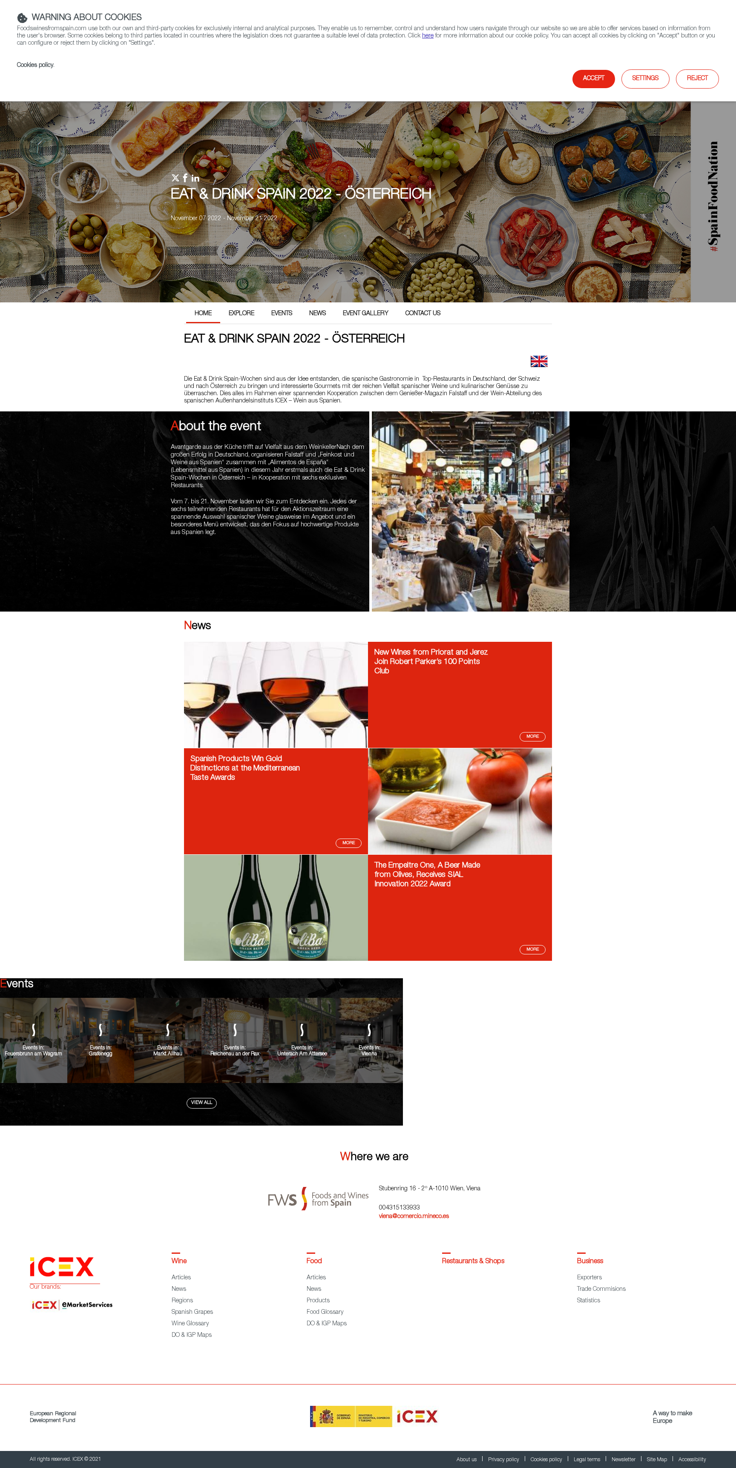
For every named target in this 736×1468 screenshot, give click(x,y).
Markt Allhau (167, 1054)
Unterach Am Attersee (302, 1054)
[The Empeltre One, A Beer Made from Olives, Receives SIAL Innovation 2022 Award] (276, 959)
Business (590, 1261)
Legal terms (587, 1459)
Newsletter (624, 1459)
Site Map (657, 1459)
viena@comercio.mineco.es (414, 1217)
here (428, 36)
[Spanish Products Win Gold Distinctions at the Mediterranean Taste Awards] (460, 853)
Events (281, 314)
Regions (182, 1301)
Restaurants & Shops (473, 1261)
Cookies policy (35, 66)
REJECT (697, 79)
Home (203, 314)
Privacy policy (504, 1459)
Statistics (588, 1301)
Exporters (589, 1278)
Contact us (422, 314)
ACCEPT (593, 79)
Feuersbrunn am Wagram (33, 1054)
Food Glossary (325, 1313)
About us (467, 1459)
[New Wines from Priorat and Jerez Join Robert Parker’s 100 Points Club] (276, 747)
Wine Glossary (190, 1324)
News (317, 314)
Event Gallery (365, 314)
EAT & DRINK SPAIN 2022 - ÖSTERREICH (301, 195)
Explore (241, 314)
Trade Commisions (601, 1290)
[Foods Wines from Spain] (323, 1195)
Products (318, 1301)
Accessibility (692, 1459)
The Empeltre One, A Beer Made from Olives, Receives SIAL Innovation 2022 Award (427, 875)
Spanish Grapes (192, 1313)
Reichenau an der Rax (234, 1054)
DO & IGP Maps (192, 1336)
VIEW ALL (201, 1102)
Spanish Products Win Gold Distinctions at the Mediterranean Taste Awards (245, 769)
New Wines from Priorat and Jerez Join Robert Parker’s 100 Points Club (431, 662)
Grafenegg (100, 1054)
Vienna (369, 1054)
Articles (181, 1278)
